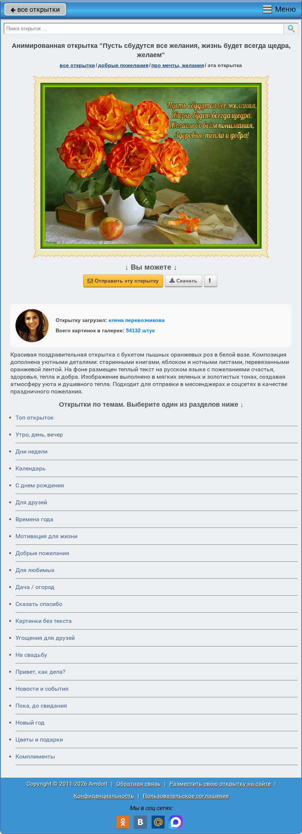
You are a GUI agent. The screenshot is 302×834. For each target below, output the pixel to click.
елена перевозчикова (137, 320)
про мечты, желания (177, 65)
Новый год (30, 722)
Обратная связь (138, 783)
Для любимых (35, 570)
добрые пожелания (123, 65)
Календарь (30, 468)
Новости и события (42, 688)
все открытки (35, 9)
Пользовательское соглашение (186, 795)
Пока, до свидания (41, 705)
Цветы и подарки (39, 739)
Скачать (183, 281)
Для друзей (31, 502)
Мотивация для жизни (46, 536)
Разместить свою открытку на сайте (220, 783)
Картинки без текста (43, 620)
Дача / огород (35, 587)
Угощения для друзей (45, 637)
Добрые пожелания (42, 553)
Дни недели (31, 451)
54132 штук (140, 330)
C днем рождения (39, 485)
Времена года (34, 519)
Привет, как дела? (40, 671)
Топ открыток (34, 417)
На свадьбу (31, 654)
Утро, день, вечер (39, 434)
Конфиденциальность (104, 795)
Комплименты (35, 756)
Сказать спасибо (38, 603)
